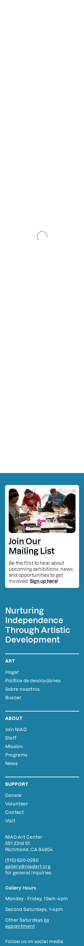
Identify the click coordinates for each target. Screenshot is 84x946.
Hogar (12, 672)
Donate (13, 795)
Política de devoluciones (33, 680)
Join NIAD (16, 729)
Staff (11, 738)
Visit (10, 820)
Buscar (13, 697)
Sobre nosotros (22, 689)
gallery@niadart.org (28, 866)
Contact (14, 812)
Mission (14, 746)
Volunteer (16, 803)
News (11, 763)
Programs (16, 755)
